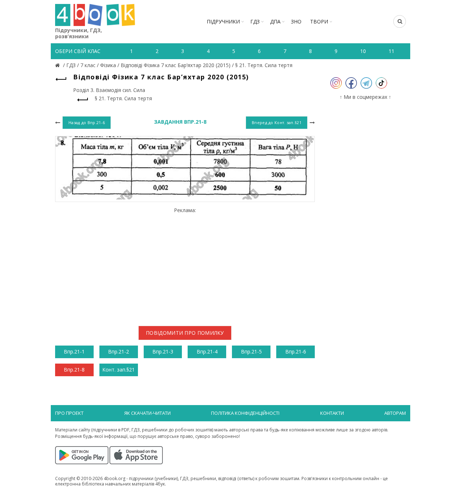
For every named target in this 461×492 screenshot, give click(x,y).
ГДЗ (255, 21)
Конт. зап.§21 (118, 369)
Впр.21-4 (207, 351)
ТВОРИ (319, 21)
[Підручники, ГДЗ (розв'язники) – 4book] (58, 65)
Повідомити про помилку (185, 332)
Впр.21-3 (162, 351)
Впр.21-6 (295, 351)
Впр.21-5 (251, 351)
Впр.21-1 (74, 351)
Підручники (223, 21)
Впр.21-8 (74, 369)
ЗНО (296, 21)
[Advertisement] (185, 263)
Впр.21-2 (118, 351)
